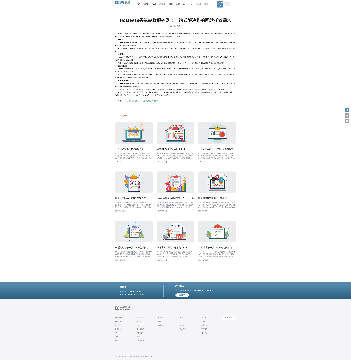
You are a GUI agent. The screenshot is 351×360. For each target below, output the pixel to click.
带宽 (138, 336)
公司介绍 (204, 325)
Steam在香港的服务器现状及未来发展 (175, 198)
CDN (191, 4)
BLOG (203, 321)
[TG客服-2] (347, 115)
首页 (139, 4)
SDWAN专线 (141, 321)
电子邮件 (161, 325)
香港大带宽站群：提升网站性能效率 (215, 149)
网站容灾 (183, 329)
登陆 (228, 4)
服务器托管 (140, 329)
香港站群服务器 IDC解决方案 (129, 149)
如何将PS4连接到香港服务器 (171, 149)
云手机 (170, 4)
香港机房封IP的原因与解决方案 (130, 198)
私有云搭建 (140, 340)
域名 (159, 321)
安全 (181, 317)
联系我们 (204, 329)
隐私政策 (204, 333)
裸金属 (154, 4)
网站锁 (182, 325)
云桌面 (178, 4)
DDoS (184, 4)
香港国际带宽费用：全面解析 (212, 198)
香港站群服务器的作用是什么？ (172, 247)
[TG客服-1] (347, 110)
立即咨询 (182, 295)
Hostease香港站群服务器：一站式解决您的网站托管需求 (140, 101)
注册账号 (221, 4)
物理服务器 (162, 4)
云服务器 (146, 4)
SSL (181, 321)
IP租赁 (139, 325)
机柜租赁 (140, 333)
